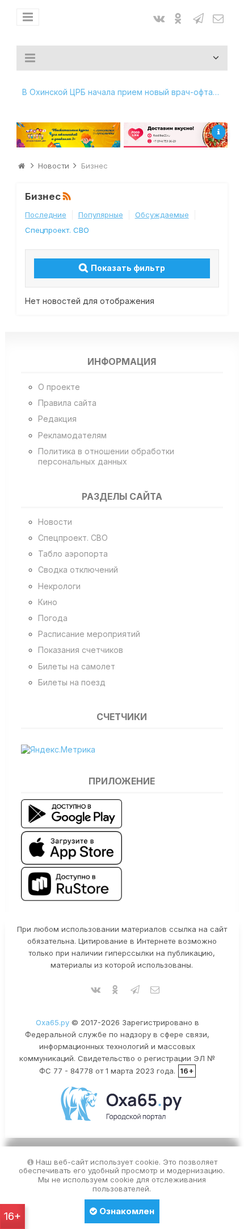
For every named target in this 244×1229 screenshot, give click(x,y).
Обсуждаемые (162, 214)
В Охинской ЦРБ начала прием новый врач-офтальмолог (125, 92)
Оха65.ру (52, 1022)
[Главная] (21, 165)
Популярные (100, 214)
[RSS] (68, 197)
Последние (45, 214)
